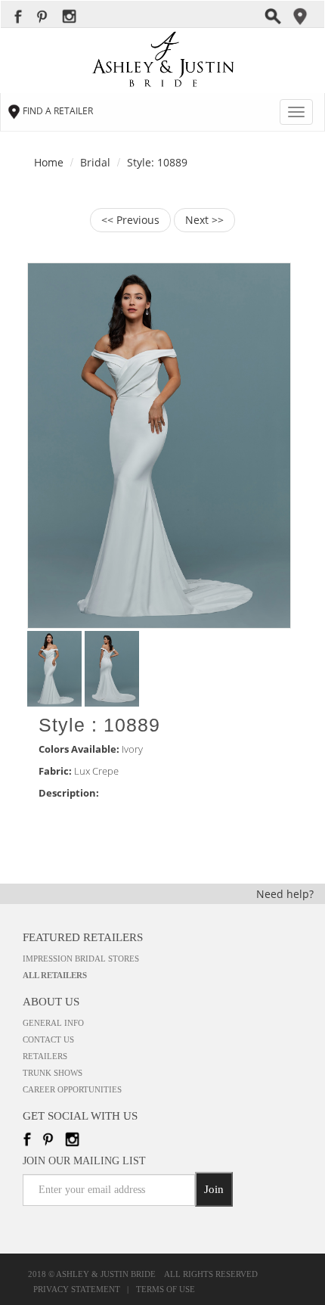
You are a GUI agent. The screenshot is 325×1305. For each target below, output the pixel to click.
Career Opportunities (72, 1089)
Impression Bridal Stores (81, 958)
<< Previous (130, 220)
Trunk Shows (52, 1072)
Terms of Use (165, 1289)
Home (48, 162)
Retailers (45, 1056)
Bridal (95, 162)
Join (214, 1189)
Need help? (285, 894)
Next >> (204, 220)
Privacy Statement (79, 1289)
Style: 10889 (157, 162)
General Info (53, 1022)
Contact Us (48, 1039)
